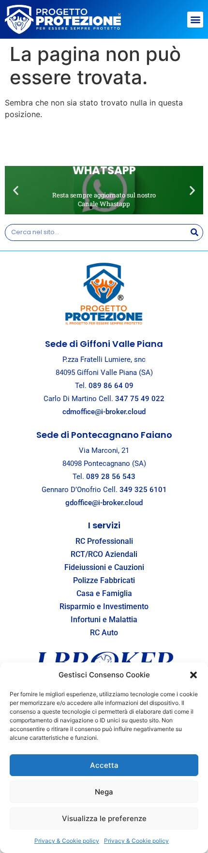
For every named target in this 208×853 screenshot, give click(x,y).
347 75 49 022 (139, 398)
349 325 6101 (143, 489)
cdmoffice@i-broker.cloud (104, 411)
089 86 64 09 (111, 385)
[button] (193, 675)
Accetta (104, 765)
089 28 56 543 (110, 476)
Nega (104, 791)
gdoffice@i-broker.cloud (104, 502)
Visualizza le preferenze (104, 818)
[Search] (194, 232)
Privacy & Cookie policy (66, 840)
